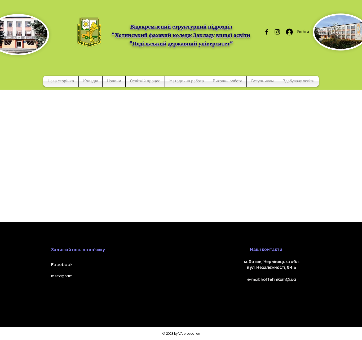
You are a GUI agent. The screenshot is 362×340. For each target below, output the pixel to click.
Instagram (62, 276)
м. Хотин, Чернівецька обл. (271, 262)
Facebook (62, 265)
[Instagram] (277, 31)
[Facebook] (266, 31)
